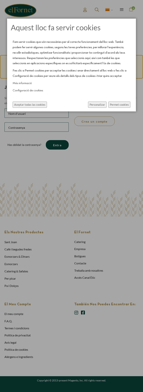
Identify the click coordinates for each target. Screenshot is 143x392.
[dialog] (71, 196)
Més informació (22, 83)
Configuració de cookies (28, 90)
